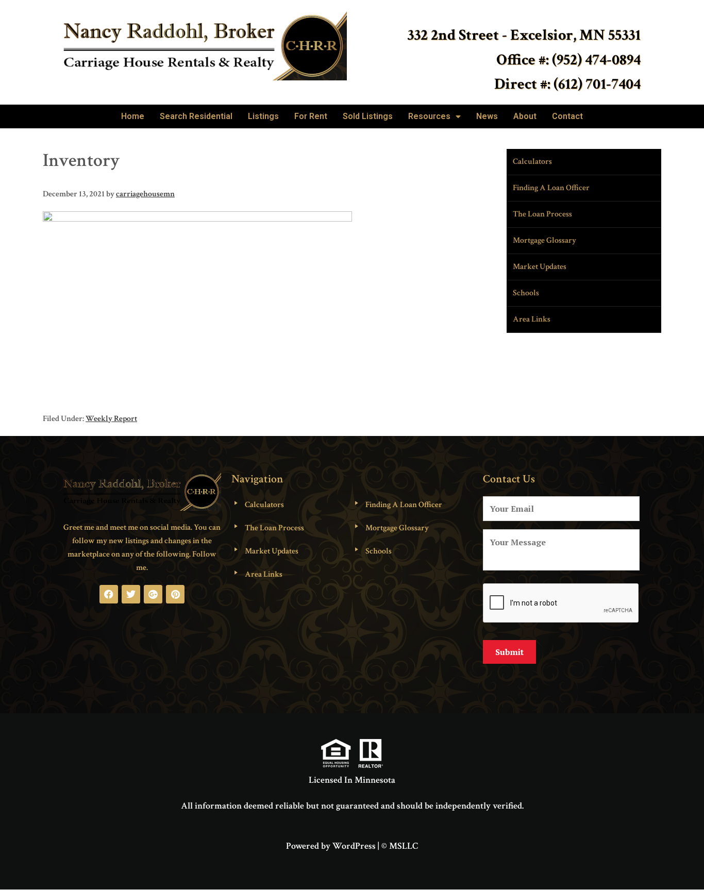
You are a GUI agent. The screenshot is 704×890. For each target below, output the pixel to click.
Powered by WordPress (331, 846)
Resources (429, 116)
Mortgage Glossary (544, 240)
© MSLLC (399, 846)
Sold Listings (368, 116)
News (487, 116)
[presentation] (561, 603)
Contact (567, 116)
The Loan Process (542, 214)
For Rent (310, 116)
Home (132, 116)
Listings (263, 116)
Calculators (532, 161)
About (525, 116)
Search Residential (196, 116)
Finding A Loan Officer (551, 187)
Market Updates (539, 266)
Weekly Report (111, 418)
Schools (526, 293)
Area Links (531, 319)
